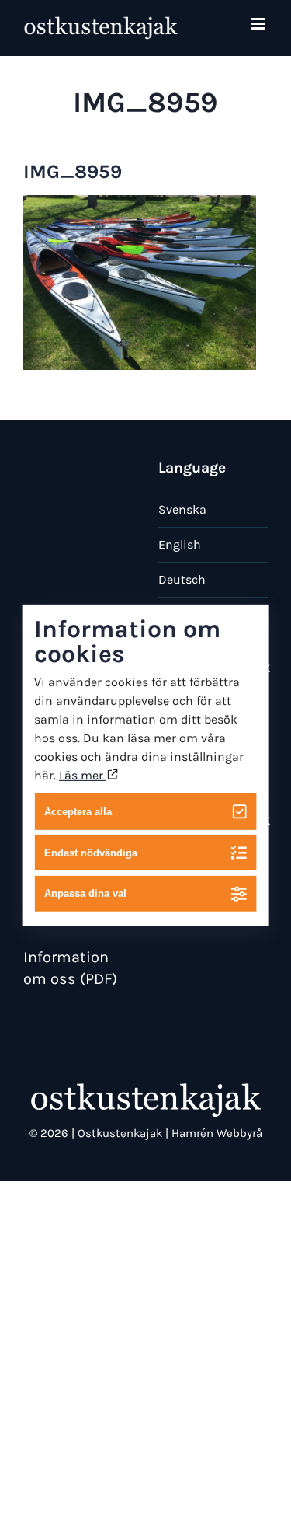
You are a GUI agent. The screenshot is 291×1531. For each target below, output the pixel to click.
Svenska (182, 509)
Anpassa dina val (85, 893)
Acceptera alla (78, 812)
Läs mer (82, 775)
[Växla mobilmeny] (259, 24)
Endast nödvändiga (90, 852)
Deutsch (182, 579)
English (179, 544)
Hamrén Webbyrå (216, 1133)
